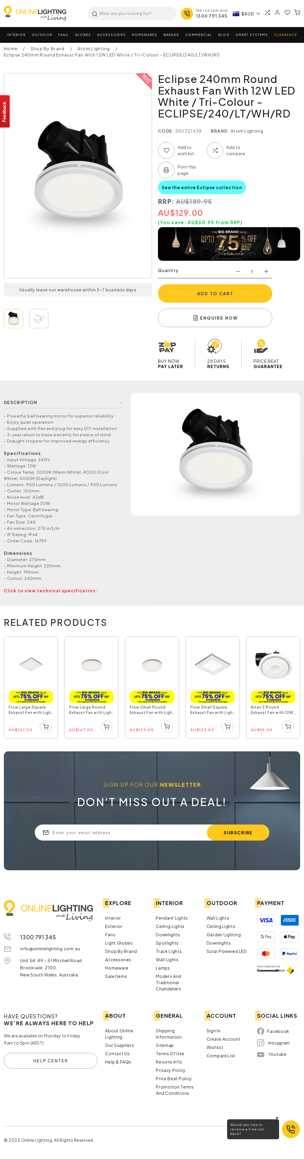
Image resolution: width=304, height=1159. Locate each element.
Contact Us (117, 1053)
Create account (224, 1039)
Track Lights (169, 951)
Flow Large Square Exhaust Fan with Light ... (31, 710)
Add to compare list (215, 150)
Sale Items (116, 976)
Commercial (198, 35)
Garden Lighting (224, 934)
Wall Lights (167, 959)
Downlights (168, 934)
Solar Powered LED (227, 951)
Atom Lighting (247, 131)
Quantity (168, 270)
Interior (16, 35)
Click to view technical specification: (51, 590)
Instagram (279, 1042)
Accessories (111, 35)
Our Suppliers (119, 1045)
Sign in (214, 1030)
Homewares (144, 35)
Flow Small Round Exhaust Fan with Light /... (152, 710)
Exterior (113, 926)
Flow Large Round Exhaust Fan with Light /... (91, 710)
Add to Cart (215, 293)
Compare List (221, 1055)
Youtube (277, 1054)
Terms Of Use (170, 1053)
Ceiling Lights (170, 926)
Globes (83, 35)
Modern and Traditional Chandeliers (168, 982)
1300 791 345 (212, 15)
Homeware (117, 967)
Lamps (163, 967)
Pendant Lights (172, 918)
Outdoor (42, 35)
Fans (63, 35)
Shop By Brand (121, 951)
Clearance (285, 35)
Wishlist (215, 1047)
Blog (223, 35)
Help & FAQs (118, 1061)
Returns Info (169, 1061)
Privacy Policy (171, 1070)
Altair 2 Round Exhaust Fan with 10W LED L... (272, 710)
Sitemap (165, 1045)
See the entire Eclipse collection (202, 187)
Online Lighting (35, 13)
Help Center (50, 1060)
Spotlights (167, 943)
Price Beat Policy (174, 1078)
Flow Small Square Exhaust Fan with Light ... (212, 710)
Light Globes (118, 943)
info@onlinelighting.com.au (50, 948)
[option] (31, 688)
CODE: (166, 131)
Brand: (220, 131)
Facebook (278, 1031)
